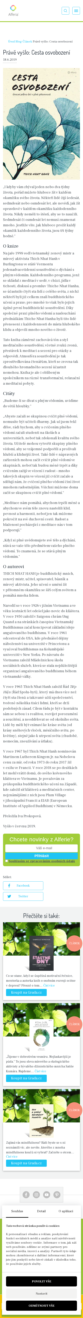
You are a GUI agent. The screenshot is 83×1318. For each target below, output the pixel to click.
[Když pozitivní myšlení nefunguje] (41, 953)
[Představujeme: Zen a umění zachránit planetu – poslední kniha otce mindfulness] (41, 1120)
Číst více (49, 985)
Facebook (23, 886)
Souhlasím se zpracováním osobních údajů (42, 861)
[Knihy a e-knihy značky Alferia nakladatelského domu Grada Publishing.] (13, 10)
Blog (19, 41)
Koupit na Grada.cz (26, 992)
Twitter (23, 896)
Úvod (11, 41)
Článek (27, 41)
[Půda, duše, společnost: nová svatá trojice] (41, 1034)
